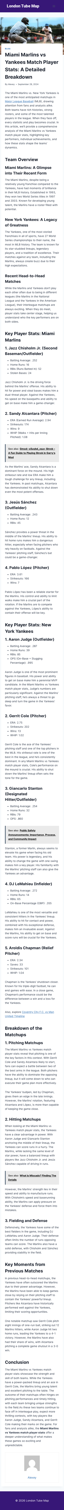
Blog (7, 49)
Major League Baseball (19, 101)
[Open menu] (54, 6)
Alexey (11, 84)
